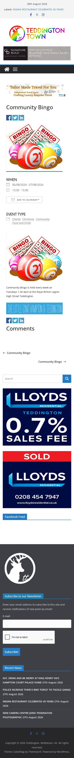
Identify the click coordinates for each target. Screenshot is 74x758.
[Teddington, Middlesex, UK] (7, 69)
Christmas (28, 219)
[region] (37, 53)
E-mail (7, 616)
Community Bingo (18, 353)
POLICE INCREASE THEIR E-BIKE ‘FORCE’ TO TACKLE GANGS (37, 689)
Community (43, 219)
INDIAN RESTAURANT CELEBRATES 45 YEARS (38, 9)
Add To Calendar (26, 200)
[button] (37, 53)
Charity (16, 219)
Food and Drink (21, 223)
